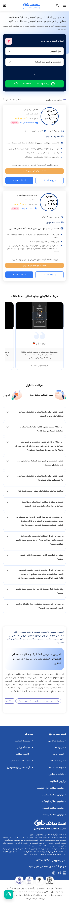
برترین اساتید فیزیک (53, 801)
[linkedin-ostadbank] (64, 873)
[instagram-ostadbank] (54, 873)
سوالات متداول (56, 760)
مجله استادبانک (56, 767)
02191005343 (43, 860)
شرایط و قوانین (56, 774)
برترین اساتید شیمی (53, 808)
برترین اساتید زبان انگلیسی (50, 788)
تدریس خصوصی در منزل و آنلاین (40, 837)
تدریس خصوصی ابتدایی (56, 843)
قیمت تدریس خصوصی (18, 767)
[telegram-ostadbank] (59, 873)
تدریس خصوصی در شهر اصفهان (34, 632)
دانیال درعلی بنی (30, 109)
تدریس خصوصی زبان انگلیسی (14, 840)
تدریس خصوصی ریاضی (35, 840)
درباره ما (59, 747)
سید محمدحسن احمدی (27, 195)
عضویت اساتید (22, 740)
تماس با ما (58, 754)
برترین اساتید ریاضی (53, 794)
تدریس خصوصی (57, 632)
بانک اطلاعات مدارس (20, 760)
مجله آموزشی (23, 747)
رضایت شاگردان (56, 740)
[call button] (8, 894)
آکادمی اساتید (23, 754)
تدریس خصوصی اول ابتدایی (33, 843)
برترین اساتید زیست (53, 814)
